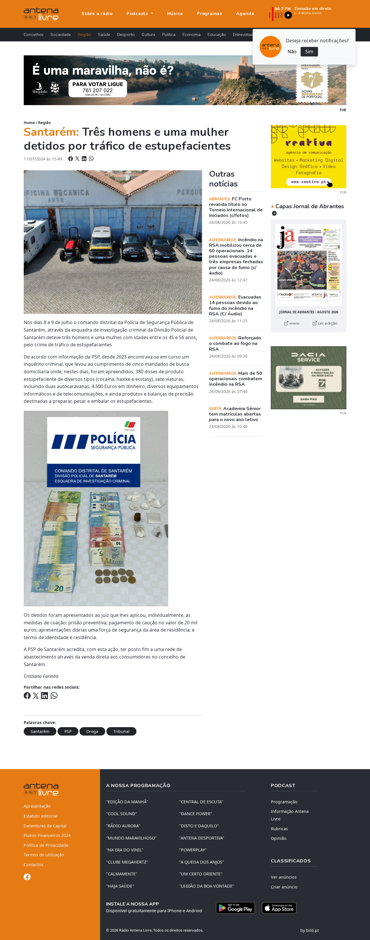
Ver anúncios (284, 877)
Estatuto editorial (41, 816)
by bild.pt (309, 930)
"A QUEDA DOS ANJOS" (201, 862)
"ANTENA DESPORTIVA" (201, 838)
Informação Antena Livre (290, 815)
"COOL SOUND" (121, 813)
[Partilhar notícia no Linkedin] (85, 159)
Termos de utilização (44, 854)
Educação (217, 34)
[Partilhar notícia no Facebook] (71, 159)
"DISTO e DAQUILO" (199, 826)
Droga (92, 731)
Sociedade (61, 34)
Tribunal (121, 731)
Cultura (148, 34)
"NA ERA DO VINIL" (124, 850)
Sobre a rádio (97, 14)
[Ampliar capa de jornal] (308, 265)
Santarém (40, 731)
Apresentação (37, 806)
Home (29, 122)
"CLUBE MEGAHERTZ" (127, 862)
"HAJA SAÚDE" (120, 886)
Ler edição (327, 323)
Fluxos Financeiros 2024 (47, 835)
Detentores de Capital (45, 826)
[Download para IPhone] (279, 908)
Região (84, 34)
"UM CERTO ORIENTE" (200, 874)
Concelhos (34, 34)
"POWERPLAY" (193, 850)
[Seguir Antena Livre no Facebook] (27, 878)
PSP (67, 731)
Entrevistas (243, 34)
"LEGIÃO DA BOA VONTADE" (206, 886)
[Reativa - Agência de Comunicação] (308, 156)
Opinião (278, 838)
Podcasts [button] (138, 14)
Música (175, 14)
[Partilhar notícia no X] (78, 159)
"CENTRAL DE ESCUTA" (201, 801)
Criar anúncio (284, 887)
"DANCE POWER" (195, 813)
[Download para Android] (235, 908)
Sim (309, 51)
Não (292, 51)
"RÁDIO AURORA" (123, 826)
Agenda (245, 14)
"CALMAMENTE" (121, 874)
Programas (209, 14)
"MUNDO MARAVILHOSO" (131, 838)
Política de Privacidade (46, 845)
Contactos (33, 864)
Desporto (126, 34)
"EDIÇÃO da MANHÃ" (127, 801)
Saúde (104, 34)
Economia (191, 34)
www (294, 323)
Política (168, 34)
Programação (284, 801)
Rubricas (279, 828)
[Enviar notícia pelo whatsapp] (91, 159)
